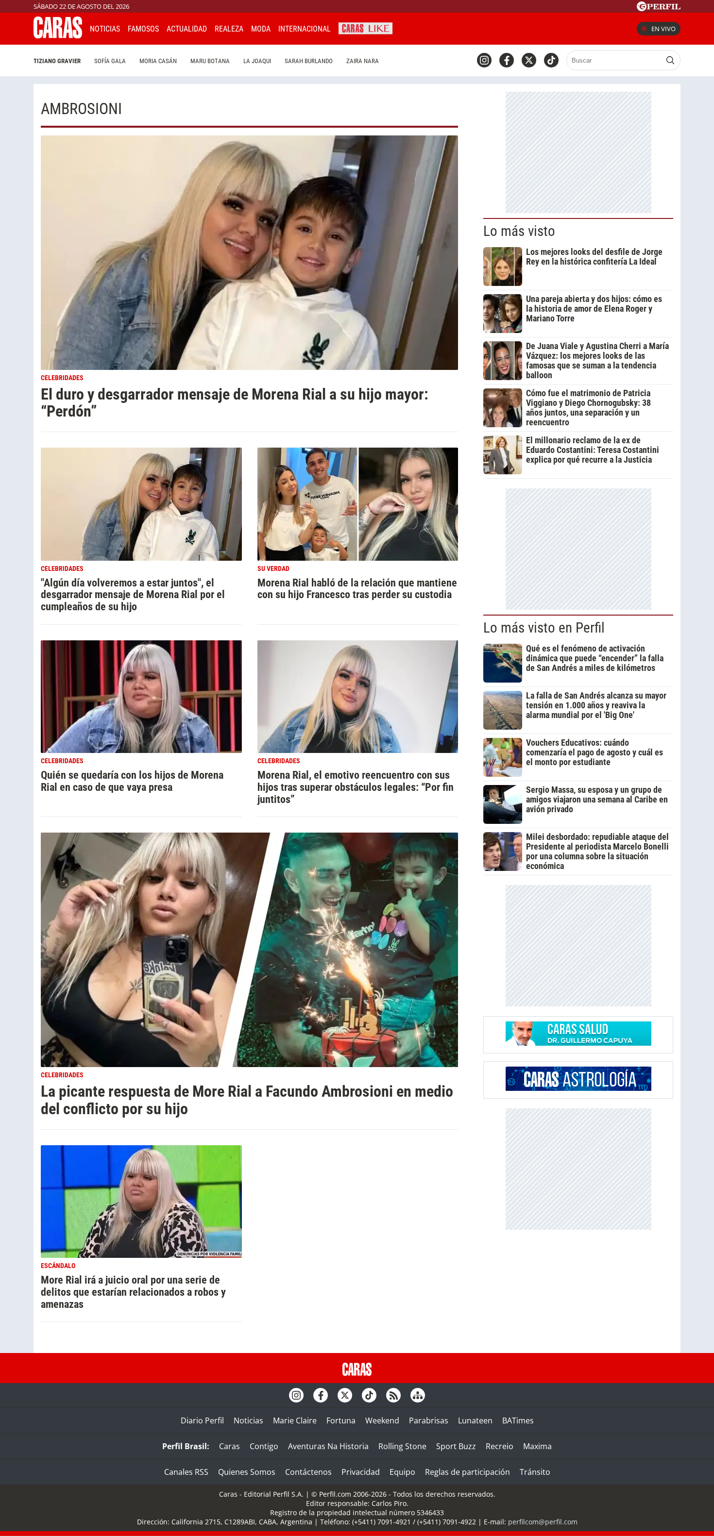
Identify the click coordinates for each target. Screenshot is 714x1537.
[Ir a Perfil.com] (658, 8)
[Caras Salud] (578, 1042)
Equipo (402, 1472)
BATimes (518, 1420)
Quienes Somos (246, 1472)
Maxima (537, 1446)
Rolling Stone (402, 1446)
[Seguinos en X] (529, 60)
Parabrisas (428, 1420)
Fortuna (341, 1420)
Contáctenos (308, 1472)
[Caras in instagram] (484, 60)
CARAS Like (365, 27)
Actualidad (187, 28)
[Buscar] (670, 60)
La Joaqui (257, 61)
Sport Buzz (456, 1446)
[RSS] (393, 1395)
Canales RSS (186, 1472)
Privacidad (360, 1472)
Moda (261, 28)
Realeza (229, 28)
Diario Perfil (202, 1420)
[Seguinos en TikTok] (551, 60)
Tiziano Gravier (57, 61)
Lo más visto (519, 231)
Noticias (105, 28)
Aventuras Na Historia (328, 1446)
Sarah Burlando (309, 61)
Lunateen (475, 1420)
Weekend (382, 1420)
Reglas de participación (467, 1472)
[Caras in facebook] (506, 60)
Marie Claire (295, 1420)
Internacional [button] (304, 28)
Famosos (143, 28)
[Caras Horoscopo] (578, 1088)
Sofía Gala (110, 61)
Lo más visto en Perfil (544, 627)
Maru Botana (210, 61)
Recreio (499, 1446)
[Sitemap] (417, 1395)
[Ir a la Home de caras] (58, 35)
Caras (229, 1446)
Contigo (264, 1446)
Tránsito (535, 1472)
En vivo (663, 28)
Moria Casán (158, 61)
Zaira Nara (362, 61)
